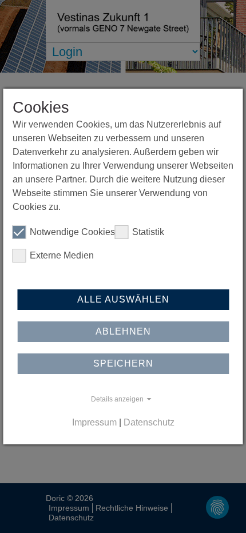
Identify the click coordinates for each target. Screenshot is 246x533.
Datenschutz (149, 422)
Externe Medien (62, 255)
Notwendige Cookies (72, 232)
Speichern (123, 363)
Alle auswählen (123, 299)
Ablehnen (123, 331)
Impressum (94, 422)
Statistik (148, 232)
